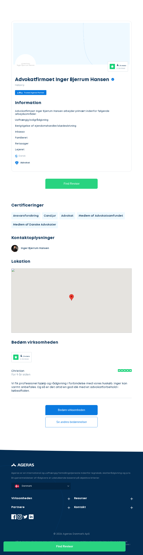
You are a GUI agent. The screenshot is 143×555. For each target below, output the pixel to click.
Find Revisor (72, 183)
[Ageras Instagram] (20, 518)
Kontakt (80, 507)
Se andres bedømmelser (71, 422)
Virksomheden (21, 498)
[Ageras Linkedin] (31, 518)
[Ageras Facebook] (14, 518)
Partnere (18, 507)
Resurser (80, 498)
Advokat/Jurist (30, 437)
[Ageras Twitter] (26, 518)
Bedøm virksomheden (71, 410)
